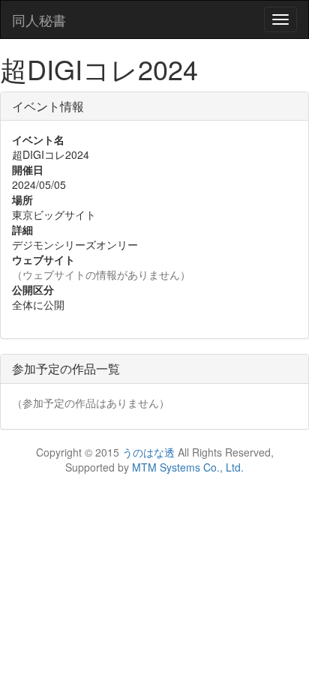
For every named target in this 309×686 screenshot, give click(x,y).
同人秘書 (39, 19)
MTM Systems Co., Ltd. (188, 467)
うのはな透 (148, 452)
